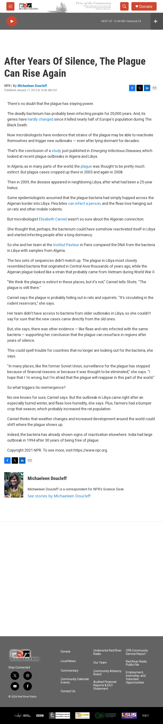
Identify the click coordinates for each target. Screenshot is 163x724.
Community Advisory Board (107, 673)
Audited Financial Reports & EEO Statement (104, 685)
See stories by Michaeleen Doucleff (59, 495)
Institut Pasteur (66, 245)
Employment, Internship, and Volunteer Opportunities (136, 677)
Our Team (100, 662)
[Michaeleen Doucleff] (13, 485)
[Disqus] (81, 579)
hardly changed (40, 119)
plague (86, 166)
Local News (68, 661)
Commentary (70, 670)
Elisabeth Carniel (53, 219)
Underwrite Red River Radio (107, 652)
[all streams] (156, 21)
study (56, 150)
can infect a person (84, 203)
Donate (145, 6)
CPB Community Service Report (137, 652)
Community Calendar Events (75, 681)
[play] (11, 21)
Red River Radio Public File (136, 663)
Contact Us (68, 691)
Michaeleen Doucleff (32, 86)
